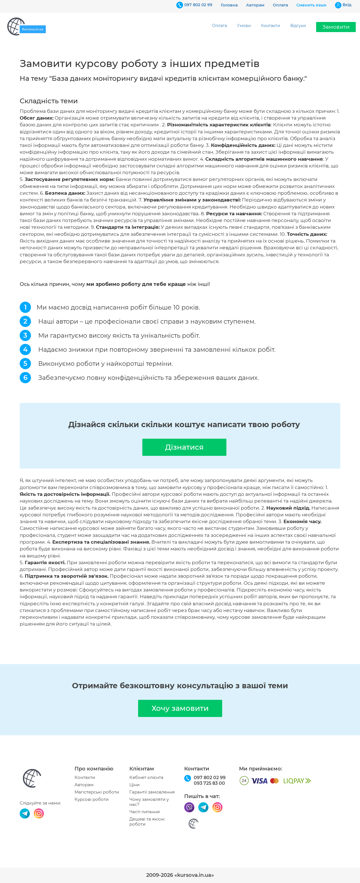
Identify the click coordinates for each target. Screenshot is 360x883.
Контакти (270, 25)
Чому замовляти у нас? (149, 802)
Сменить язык (311, 5)
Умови (244, 25)
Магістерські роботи (97, 792)
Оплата (280, 5)
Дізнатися (184, 447)
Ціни (134, 784)
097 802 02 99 (198, 4)
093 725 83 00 (209, 783)
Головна (229, 5)
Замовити (336, 27)
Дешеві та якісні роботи (147, 822)
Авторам (255, 5)
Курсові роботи (92, 799)
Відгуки (298, 25)
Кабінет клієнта (146, 777)
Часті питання (144, 811)
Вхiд (347, 4)
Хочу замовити (180, 708)
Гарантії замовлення (152, 792)
